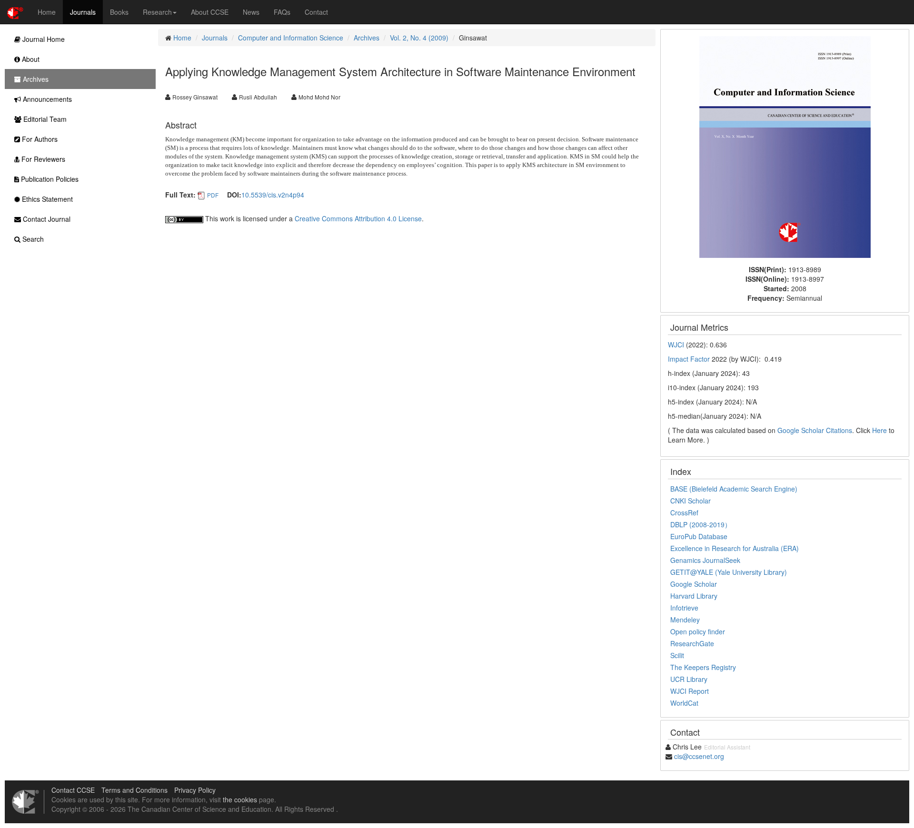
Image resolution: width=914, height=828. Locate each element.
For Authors (39, 139)
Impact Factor (689, 359)
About (30, 59)
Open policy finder (697, 631)
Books (119, 12)
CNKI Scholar (690, 500)
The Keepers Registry (703, 667)
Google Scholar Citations (814, 430)
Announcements (46, 99)
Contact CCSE (73, 790)
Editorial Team (44, 119)
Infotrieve (684, 607)
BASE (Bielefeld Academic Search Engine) (733, 488)
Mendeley (685, 619)
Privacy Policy (195, 790)
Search (32, 239)
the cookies (240, 799)
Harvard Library (693, 596)
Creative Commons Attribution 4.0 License (358, 218)
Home (47, 12)
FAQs (282, 12)
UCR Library (688, 679)
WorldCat (684, 703)
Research (157, 12)
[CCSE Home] (15, 12)
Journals (83, 12)
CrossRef (684, 512)
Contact (316, 12)
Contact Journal (45, 219)
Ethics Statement (46, 199)
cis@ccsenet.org (699, 756)
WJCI (676, 344)
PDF (213, 195)
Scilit (677, 655)
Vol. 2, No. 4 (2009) (419, 37)
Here (879, 430)
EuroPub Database (698, 536)
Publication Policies (49, 179)
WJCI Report (689, 691)
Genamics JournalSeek (705, 560)
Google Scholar (693, 584)
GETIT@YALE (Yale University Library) (728, 572)
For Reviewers (42, 159)
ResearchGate (692, 643)
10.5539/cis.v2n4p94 (272, 194)
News (251, 12)
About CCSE (209, 12)
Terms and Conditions (134, 790)
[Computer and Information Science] (785, 146)
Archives (366, 37)
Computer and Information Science (290, 37)
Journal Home (42, 39)
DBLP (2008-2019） (700, 524)
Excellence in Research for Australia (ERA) (734, 548)
